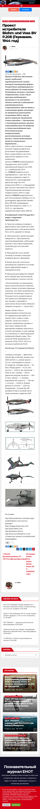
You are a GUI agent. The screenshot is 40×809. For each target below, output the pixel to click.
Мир (24, 735)
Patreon (13, 9)
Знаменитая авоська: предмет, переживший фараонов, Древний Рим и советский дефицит (20, 741)
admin (13, 46)
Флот (17, 718)
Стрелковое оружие (16, 696)
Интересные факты (10, 735)
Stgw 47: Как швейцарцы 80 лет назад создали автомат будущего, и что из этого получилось (19, 702)
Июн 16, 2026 (10, 728)
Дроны (7, 718)
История (19, 735)
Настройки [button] (6, 804)
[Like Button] (7, 542)
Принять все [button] (15, 804)
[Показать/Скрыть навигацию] (21, 5)
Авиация (5, 21)
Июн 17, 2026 (10, 689)
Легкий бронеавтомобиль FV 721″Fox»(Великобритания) (14, 556)
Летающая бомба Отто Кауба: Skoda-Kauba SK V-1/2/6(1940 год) (30, 564)
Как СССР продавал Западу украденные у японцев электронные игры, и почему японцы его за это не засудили (19, 606)
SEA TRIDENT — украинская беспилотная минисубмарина (19, 723)
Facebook (25, 9)
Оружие (32, 21)
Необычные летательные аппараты (19, 21)
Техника (7, 674)
